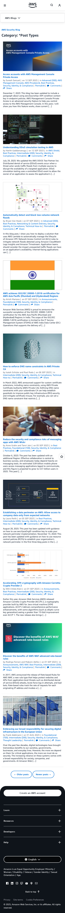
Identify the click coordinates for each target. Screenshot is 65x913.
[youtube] (26, 883)
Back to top (30, 891)
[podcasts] (31, 883)
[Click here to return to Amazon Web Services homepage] (32, 5)
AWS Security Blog (11, 29)
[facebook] (7, 883)
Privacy (7, 899)
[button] (32, 17)
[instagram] (17, 883)
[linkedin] (12, 883)
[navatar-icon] (60, 5)
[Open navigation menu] (4, 5)
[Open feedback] (61, 456)
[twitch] (22, 883)
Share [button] (9, 88)
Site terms (18, 899)
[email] (36, 883)
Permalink (40, 85)
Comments (55, 85)
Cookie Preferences (35, 899)
